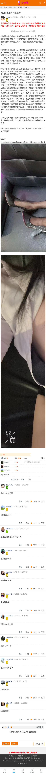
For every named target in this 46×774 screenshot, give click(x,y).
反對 (42, 501)
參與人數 (4, 458)
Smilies (11, 727)
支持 (35, 501)
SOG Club (23, 758)
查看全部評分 (5, 475)
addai (8, 17)
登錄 (30, 732)
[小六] (7, 20)
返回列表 (39, 744)
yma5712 (6, 462)
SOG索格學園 (32, 756)
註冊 (35, 732)
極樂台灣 (12, 7)
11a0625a (9, 485)
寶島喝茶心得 (22, 7)
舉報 (22, 480)
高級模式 (39, 727)
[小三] (7, 509)
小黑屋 (11, 756)
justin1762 (9, 528)
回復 (29, 480)
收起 (42, 458)
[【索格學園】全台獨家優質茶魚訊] (23, 3)
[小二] (7, 597)
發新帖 (14, 744)
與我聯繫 (21, 756)
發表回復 (6, 744)
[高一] (7, 488)
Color (6, 727)
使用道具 (14, 480)
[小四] (7, 553)
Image (8, 727)
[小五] (7, 575)
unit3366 (9, 550)
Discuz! (22, 763)
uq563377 (9, 616)
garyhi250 (9, 659)
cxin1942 (6, 470)
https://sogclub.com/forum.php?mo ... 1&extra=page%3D (23, 142)
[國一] (7, 531)
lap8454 (9, 681)
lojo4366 (6, 466)
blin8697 (9, 703)
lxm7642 (9, 594)
